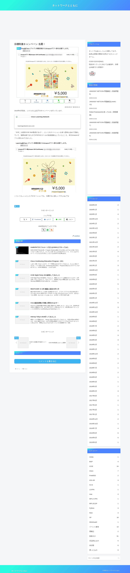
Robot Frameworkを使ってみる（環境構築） (103, 113)
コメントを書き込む (47, 361)
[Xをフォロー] (43, 230)
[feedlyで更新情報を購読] (47, 230)
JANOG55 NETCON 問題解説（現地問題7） (104, 124)
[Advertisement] (65, 25)
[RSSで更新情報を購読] (51, 230)
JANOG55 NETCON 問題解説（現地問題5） (104, 134)
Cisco (17, 206)
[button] (69, 101)
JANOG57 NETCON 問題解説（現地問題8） (104, 92)
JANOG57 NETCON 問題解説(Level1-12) (102, 103)
